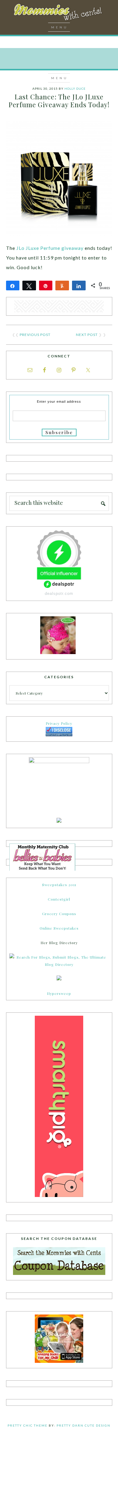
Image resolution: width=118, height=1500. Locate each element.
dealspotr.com (59, 593)
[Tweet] (29, 285)
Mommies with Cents (59, 13)
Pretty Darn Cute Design (83, 1425)
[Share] (12, 285)
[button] (59, 27)
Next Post (87, 334)
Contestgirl (59, 899)
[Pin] (45, 285)
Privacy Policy (59, 723)
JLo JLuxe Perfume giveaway (50, 248)
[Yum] (62, 285)
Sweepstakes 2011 (59, 884)
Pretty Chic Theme (28, 1425)
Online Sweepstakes (59, 928)
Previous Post (35, 334)
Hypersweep (59, 993)
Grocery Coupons (59, 913)
